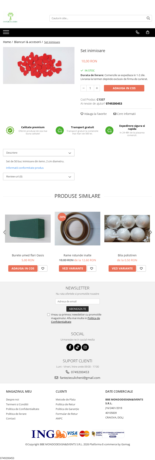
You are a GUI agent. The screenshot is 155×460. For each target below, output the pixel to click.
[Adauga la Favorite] (42, 268)
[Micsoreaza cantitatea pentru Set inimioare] (84, 88)
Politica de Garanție (67, 409)
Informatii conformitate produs (25, 168)
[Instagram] (85, 347)
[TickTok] (77, 347)
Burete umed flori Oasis (28, 255)
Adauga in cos (124, 88)
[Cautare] (148, 18)
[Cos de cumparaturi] (147, 32)
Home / (8, 42)
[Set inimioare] (38, 65)
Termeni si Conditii (17, 404)
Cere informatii (126, 114)
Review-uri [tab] (14, 176)
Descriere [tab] (11, 152)
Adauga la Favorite (95, 114)
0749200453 (79, 372)
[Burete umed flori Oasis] (28, 229)
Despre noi (12, 399)
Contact (11, 418)
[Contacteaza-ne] (137, 32)
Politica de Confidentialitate (22, 409)
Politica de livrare (16, 414)
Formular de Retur (67, 414)
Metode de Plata (65, 399)
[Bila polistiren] (127, 228)
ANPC (59, 418)
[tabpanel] (38, 65)
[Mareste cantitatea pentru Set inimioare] (97, 88)
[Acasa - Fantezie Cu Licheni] (23, 18)
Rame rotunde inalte (77, 255)
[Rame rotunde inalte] (77, 228)
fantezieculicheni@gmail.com (79, 378)
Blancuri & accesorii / (29, 42)
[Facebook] (69, 347)
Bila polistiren (127, 255)
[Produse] (6, 33)
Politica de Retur (65, 404)
